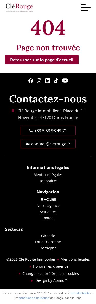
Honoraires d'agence (50, 266)
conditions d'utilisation (34, 298)
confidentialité (80, 293)
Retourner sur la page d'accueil (41, 60)
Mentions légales (75, 259)
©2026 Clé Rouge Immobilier (31, 259)
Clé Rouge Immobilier (38, 111)
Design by (50, 280)
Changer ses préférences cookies (50, 273)
